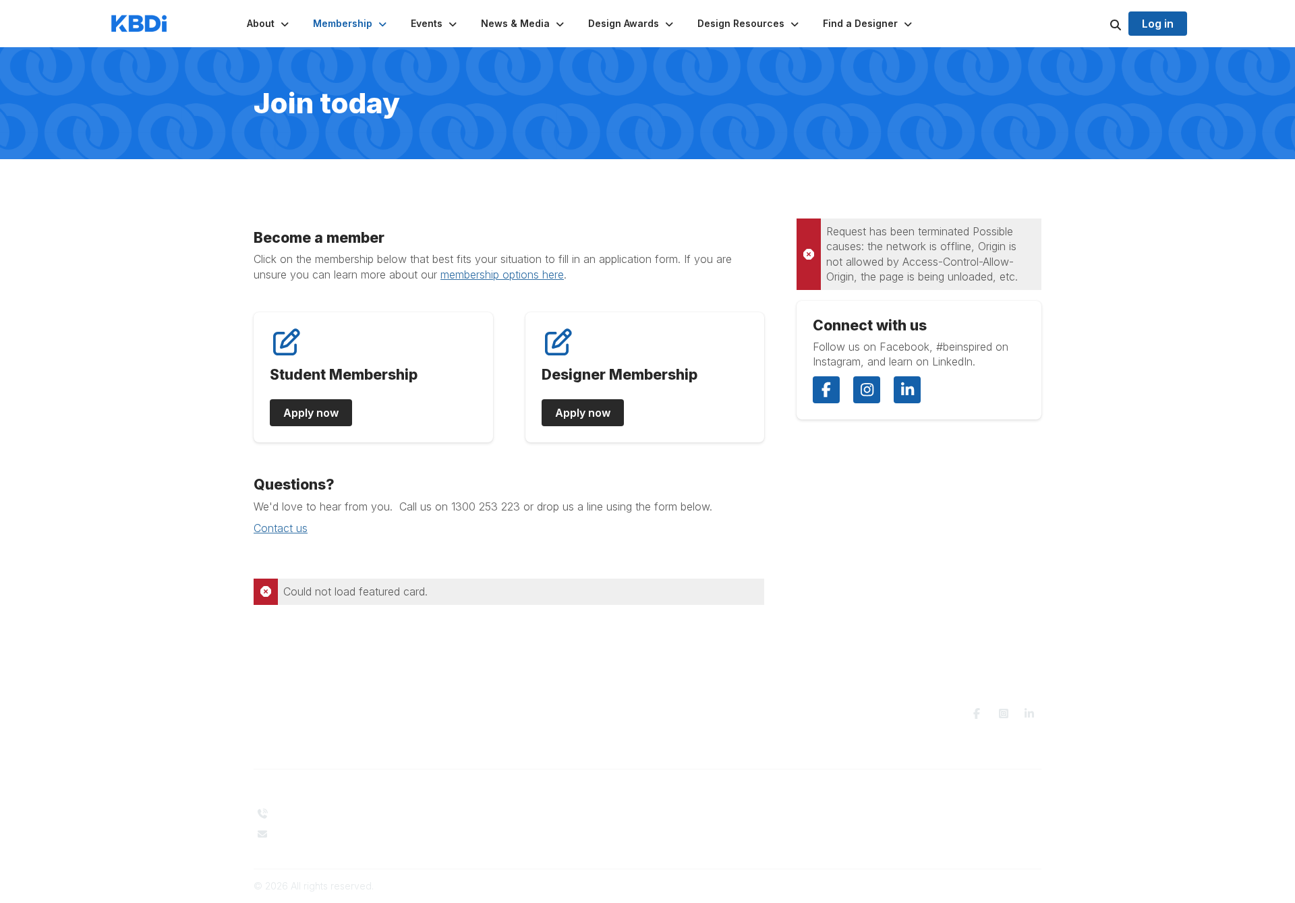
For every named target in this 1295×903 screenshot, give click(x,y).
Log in (1158, 23)
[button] (269, 23)
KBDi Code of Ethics (899, 813)
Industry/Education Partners (516, 840)
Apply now (311, 412)
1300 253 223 (303, 813)
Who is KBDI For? (694, 810)
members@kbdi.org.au (324, 834)
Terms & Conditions (898, 827)
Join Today (681, 836)
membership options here (502, 274)
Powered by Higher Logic (984, 886)
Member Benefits (694, 823)
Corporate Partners (499, 827)
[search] (1098, 24)
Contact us (281, 528)
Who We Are (484, 813)
